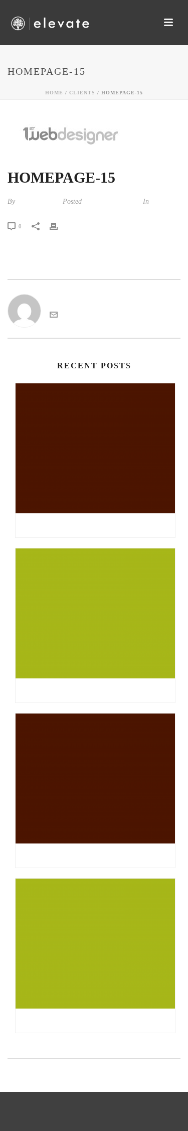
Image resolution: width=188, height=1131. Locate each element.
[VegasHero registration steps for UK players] (95, 944)
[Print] (59, 226)
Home (54, 92)
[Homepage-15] (94, 135)
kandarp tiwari (38, 201)
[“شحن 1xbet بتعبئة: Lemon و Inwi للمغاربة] (95, 778)
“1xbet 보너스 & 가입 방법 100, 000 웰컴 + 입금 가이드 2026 (98, 525)
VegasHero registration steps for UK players (98, 1020)
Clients (82, 92)
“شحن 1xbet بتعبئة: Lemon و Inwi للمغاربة (95, 855)
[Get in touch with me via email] (54, 316)
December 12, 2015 (111, 201)
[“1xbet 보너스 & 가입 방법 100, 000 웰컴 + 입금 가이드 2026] (95, 448)
